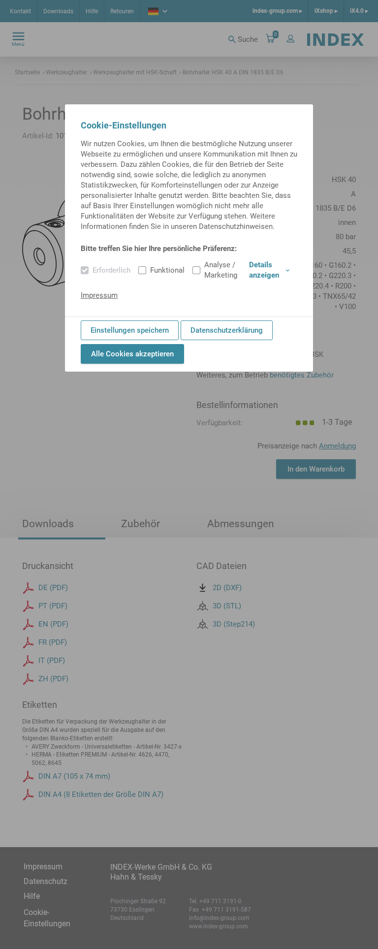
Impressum (99, 295)
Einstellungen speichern (130, 330)
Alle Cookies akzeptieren (132, 353)
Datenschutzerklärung (226, 330)
